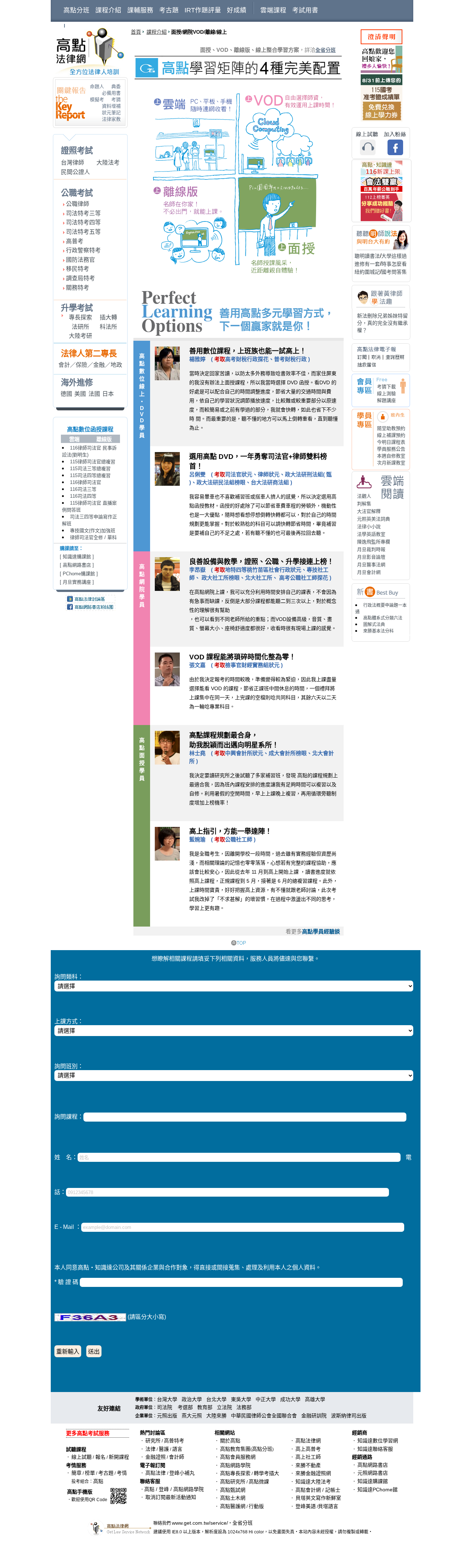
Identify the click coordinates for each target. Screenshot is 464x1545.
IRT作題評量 (203, 10)
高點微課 (259, 1481)
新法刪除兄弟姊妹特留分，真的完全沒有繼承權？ (382, 323)
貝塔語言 (328, 1506)
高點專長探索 (235, 1473)
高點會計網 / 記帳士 (317, 1490)
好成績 (236, 10)
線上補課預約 (391, 435)
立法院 (224, 1407)
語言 (177, 1449)
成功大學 (290, 1399)
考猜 (116, 99)
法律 (150, 1449)
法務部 (244, 1407)
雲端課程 (273, 10)
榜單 (90, 1473)
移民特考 (77, 269)
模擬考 (97, 99)
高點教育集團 (235, 1449)
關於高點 (230, 1440)
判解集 (364, 503)
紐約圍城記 (367, 272)
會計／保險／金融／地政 (90, 365)
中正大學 (266, 1399)
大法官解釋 (369, 511)
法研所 (80, 327)
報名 (99, 1457)
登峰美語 (305, 1506)
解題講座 (386, 400)
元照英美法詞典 (373, 519)
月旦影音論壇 (371, 557)
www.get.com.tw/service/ (200, 1523)
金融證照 (155, 1457)
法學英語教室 (371, 534)
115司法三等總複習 (90, 468)
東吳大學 (241, 1399)
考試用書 (305, 10)
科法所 (108, 327)
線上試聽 (81, 1457)
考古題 (169, 10)
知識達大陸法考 (313, 1481)
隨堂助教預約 (391, 428)
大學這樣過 (394, 256)
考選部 (185, 1407)
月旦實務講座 (77, 582)
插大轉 (108, 317)
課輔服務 (140, 10)
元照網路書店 (372, 1473)
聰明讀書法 (367, 256)
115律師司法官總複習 (92, 461)
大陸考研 (80, 336)
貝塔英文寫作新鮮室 (318, 1498)
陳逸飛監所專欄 (373, 541)
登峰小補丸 (182, 1473)
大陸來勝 (216, 1415)
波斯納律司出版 (348, 1415)
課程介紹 (108, 10)
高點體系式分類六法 (382, 618)
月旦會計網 (369, 572)
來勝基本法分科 (378, 631)
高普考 (74, 241)
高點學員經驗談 (321, 931)
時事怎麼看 (394, 264)
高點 (98, 1481)
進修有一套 (367, 264)
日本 (108, 394)
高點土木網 (232, 1498)
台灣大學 (167, 1399)
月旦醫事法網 (371, 564)
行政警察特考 (83, 250)
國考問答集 (394, 272)
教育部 (204, 1407)
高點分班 (76, 10)
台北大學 (216, 1399)
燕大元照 (192, 1415)
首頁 (136, 32)
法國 (94, 394)
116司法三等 (83, 489)
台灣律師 (72, 163)
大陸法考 (108, 163)
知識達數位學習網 (377, 1440)
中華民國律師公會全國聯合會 (264, 1415)
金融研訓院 (314, 1415)
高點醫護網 (232, 1506)
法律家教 (111, 119)
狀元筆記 (111, 112)
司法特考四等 (83, 222)
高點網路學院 (235, 1465)
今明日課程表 (391, 442)
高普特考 (174, 1440)
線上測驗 (386, 393)
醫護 (164, 1449)
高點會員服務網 (238, 1457)
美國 (80, 394)
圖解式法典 (374, 624)
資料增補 (111, 106)
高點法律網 (308, 1440)
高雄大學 (315, 1399)
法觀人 (364, 496)
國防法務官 (80, 260)
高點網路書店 (77, 565)
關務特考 (77, 288)
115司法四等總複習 (90, 475)
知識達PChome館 (377, 1489)
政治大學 (192, 1399)
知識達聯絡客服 (375, 1449)
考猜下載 (386, 386)
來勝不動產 (308, 1465)
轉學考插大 (266, 1473)
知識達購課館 (77, 556)
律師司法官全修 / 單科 (93, 537)
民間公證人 (75, 172)
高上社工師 (308, 1457)
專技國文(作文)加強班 (92, 530)
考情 (122, 1473)
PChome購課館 (79, 573)
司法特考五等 (83, 232)
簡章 (76, 1473)
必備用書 (111, 93)
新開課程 (119, 1457)
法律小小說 (369, 526)
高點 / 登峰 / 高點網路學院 (174, 1489)
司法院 (164, 1407)
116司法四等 (83, 496)
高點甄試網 (232, 1490)
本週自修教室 (391, 456)
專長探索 (80, 317)
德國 (66, 394)
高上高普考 (308, 1449)
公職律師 (77, 204)
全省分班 (325, 50)
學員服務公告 (391, 449)
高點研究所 (232, 1481)
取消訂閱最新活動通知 (170, 1497)
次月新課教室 (391, 462)
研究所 (153, 1440)
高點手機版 (79, 1492)
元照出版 (167, 1415)
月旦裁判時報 (371, 549)
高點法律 (156, 1473)
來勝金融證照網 (313, 1473)
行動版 (256, 1506)
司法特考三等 (83, 213)
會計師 (176, 1457)
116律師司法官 (85, 482)
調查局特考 (80, 278)
